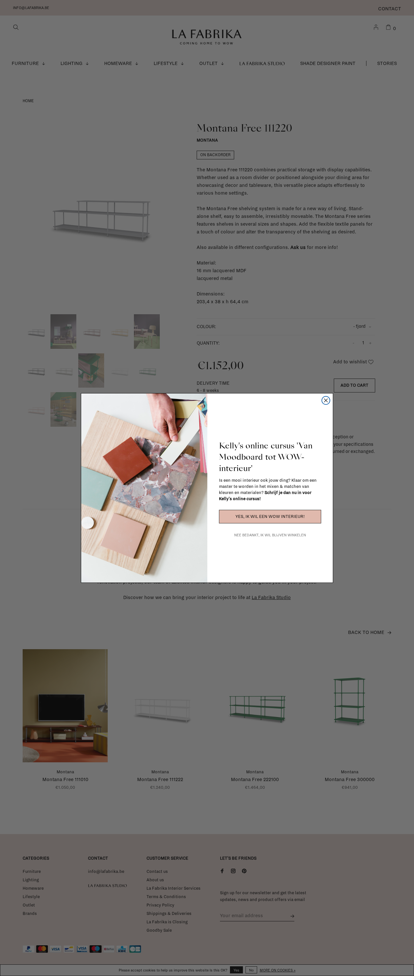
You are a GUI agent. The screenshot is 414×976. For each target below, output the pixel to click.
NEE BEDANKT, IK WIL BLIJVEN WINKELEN (270, 535)
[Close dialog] (326, 400)
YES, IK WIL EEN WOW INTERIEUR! (270, 516)
